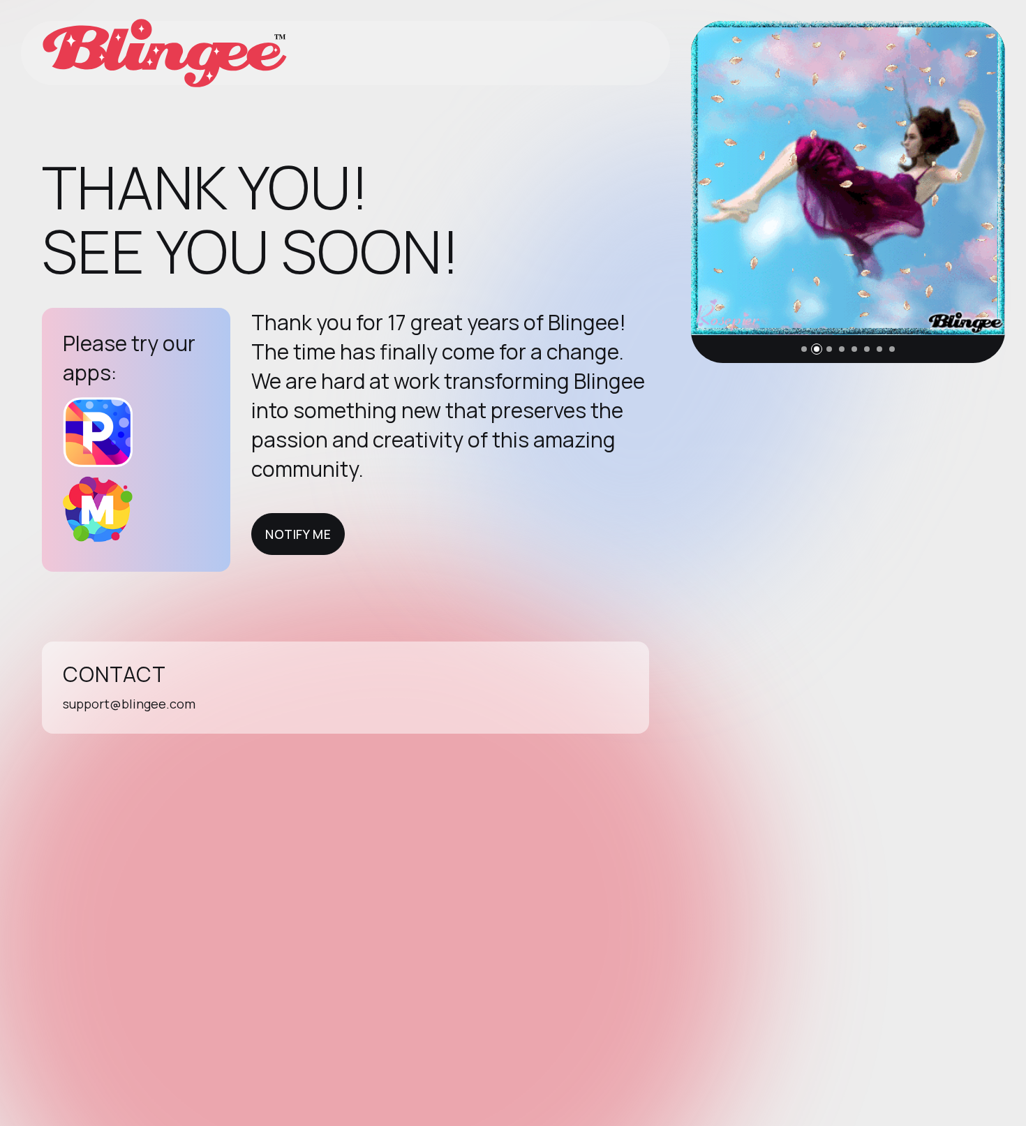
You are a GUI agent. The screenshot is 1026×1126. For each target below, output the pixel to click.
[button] (804, 349)
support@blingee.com (129, 703)
